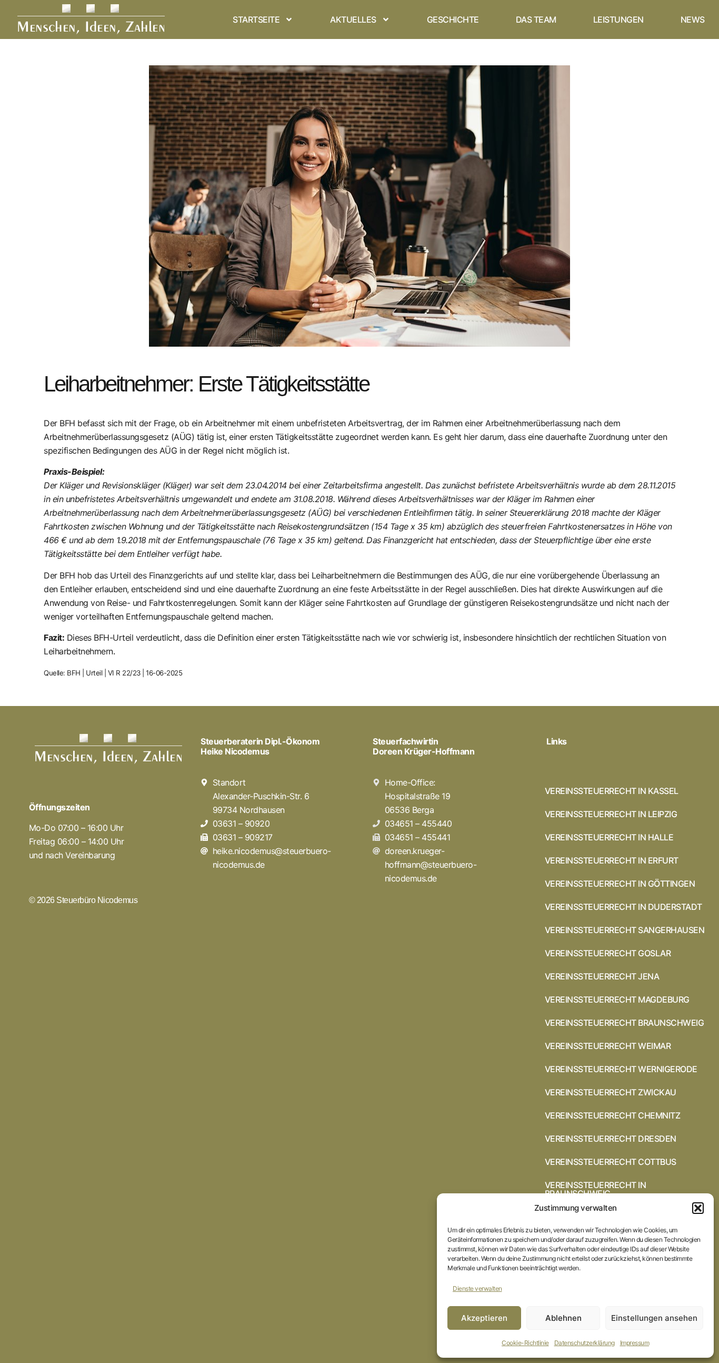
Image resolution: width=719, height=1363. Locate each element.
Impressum (635, 1343)
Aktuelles (353, 19)
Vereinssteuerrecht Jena (602, 976)
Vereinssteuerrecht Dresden (610, 1138)
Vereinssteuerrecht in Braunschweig (595, 1189)
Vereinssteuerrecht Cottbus (610, 1162)
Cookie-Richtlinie (525, 1343)
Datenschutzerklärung (584, 1343)
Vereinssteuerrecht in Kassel (611, 791)
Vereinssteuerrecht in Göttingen (620, 883)
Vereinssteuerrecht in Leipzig (611, 814)
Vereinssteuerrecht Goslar (608, 953)
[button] (698, 1208)
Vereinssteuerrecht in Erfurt (611, 860)
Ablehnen (563, 1318)
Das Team (536, 19)
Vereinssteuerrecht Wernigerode (621, 1069)
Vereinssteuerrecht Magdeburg (617, 999)
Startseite (256, 19)
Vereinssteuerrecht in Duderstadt (623, 907)
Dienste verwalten (477, 1288)
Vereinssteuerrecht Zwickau (610, 1092)
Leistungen (618, 19)
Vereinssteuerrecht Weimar (608, 1046)
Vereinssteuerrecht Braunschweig (624, 1022)
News (693, 19)
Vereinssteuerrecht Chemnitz (613, 1115)
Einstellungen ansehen (654, 1318)
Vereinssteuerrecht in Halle (609, 837)
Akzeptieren (484, 1318)
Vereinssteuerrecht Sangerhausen (625, 930)
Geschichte (453, 19)
